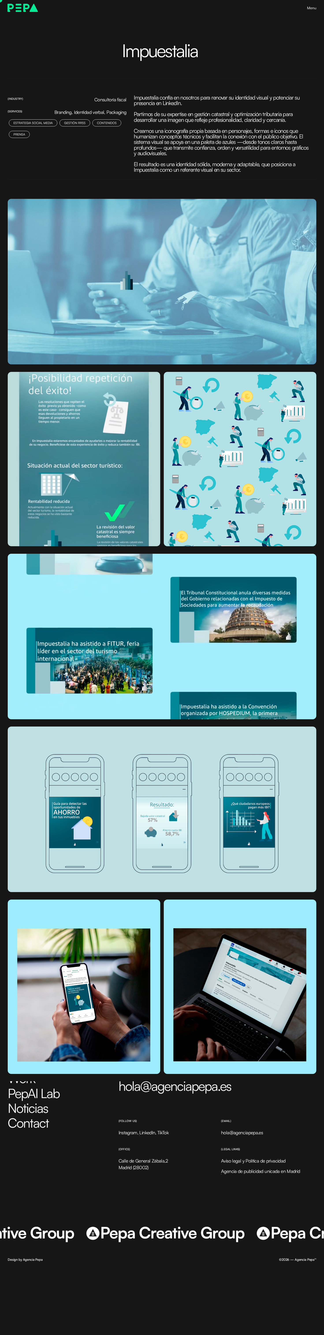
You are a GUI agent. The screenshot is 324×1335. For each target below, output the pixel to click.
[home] (22, 8)
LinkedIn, (147, 1132)
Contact (28, 1123)
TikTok (163, 1132)
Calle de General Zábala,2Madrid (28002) (143, 1164)
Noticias (28, 1108)
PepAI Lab (34, 1093)
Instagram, (129, 1132)
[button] (312, 8)
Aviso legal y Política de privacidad (253, 1161)
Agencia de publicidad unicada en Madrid (260, 1171)
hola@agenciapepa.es (175, 1086)
